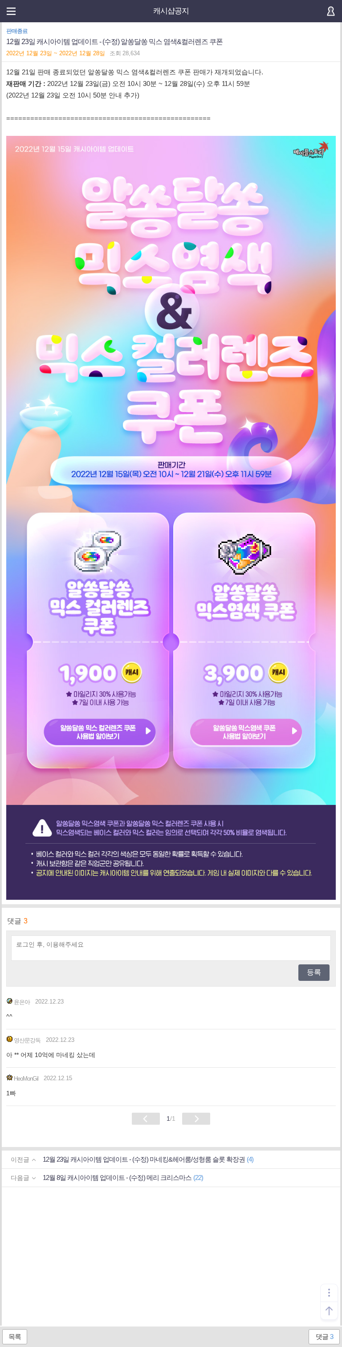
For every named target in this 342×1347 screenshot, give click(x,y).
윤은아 (22, 1002)
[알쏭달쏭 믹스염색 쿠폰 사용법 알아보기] (246, 733)
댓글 (324, 1336)
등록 (314, 972)
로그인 (331, 11)
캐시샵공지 (171, 11)
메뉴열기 (11, 11)
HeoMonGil (26, 1078)
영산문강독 (27, 1040)
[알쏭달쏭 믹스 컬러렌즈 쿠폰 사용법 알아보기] (99, 733)
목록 (14, 1336)
